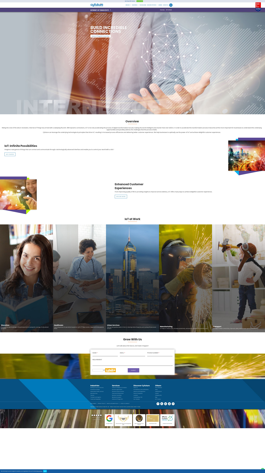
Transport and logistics (95, 397)
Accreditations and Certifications (141, 389)
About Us (136, 387)
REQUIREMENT (97, 359)
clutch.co (99, 419)
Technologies (143, 5)
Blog (156, 397)
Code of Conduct (125, 403)
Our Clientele (137, 399)
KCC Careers (158, 399)
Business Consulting (116, 395)
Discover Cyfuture (151, 5)
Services (127, 5)
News (156, 389)
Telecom (92, 395)
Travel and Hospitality (95, 399)
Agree (45, 471)
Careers (160, 5)
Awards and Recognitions (139, 391)
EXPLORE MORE (121, 196)
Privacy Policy (101, 403)
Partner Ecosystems (138, 393)
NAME (95, 353)
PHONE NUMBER (153, 353)
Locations (136, 395)
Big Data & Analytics (116, 397)
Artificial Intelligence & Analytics (119, 387)
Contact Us (165, 5)
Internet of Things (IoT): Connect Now (100, 40)
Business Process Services (118, 391)
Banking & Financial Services (97, 387)
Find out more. (39, 471)
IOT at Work (169, 9)
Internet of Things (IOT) (117, 399)
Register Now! (140, 1)
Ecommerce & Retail (95, 389)
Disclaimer (93, 403)
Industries (134, 5)
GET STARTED (10, 154)
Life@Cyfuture (158, 391)
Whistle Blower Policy (113, 403)
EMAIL (122, 353)
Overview (162, 9)
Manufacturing (93, 393)
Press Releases (158, 387)
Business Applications (117, 389)
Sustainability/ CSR (138, 397)
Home (91, 13)
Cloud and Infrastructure (118, 393)
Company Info (158, 395)
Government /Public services (97, 391)
